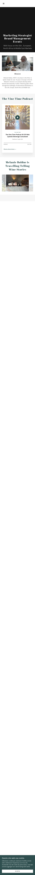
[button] (4, 3)
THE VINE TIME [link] (17, 132)
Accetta (17, 871)
